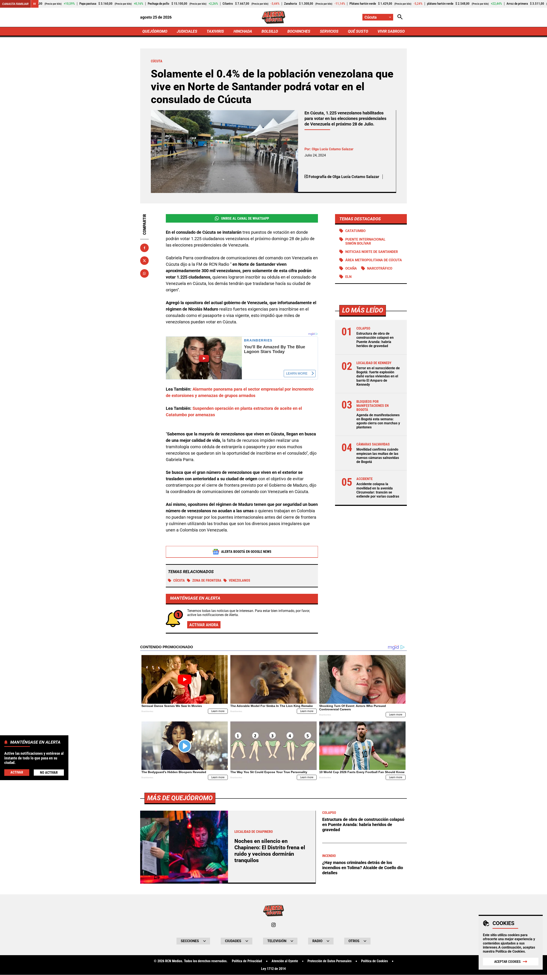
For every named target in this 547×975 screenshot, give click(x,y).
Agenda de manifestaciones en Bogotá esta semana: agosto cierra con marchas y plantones (378, 421)
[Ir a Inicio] (273, 17)
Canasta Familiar (15, 4)
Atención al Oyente (285, 961)
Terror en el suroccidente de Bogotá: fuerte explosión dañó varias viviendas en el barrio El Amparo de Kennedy (378, 376)
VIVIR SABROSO (391, 31)
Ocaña (351, 268)
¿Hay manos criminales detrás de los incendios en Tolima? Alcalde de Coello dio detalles (362, 867)
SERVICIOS (329, 31)
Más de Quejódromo (180, 798)
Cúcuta (179, 580)
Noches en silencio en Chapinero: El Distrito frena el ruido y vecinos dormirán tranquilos (269, 850)
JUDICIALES (187, 31)
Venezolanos (239, 580)
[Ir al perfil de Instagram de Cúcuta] (273, 925)
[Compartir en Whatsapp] (144, 273)
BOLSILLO (270, 31)
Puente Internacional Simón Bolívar (365, 241)
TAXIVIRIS (215, 31)
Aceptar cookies (507, 962)
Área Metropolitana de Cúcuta (373, 260)
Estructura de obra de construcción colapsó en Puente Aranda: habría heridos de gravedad (375, 340)
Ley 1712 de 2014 (273, 969)
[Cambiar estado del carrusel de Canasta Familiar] (34, 4)
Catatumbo (355, 231)
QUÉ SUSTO (358, 31)
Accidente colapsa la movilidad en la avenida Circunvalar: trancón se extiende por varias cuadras (377, 490)
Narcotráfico (379, 268)
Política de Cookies (510, 951)
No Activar (49, 772)
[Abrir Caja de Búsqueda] (400, 17)
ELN (348, 277)
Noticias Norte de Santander (371, 252)
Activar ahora (203, 624)
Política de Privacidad (247, 961)
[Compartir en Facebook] (144, 248)
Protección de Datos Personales (329, 961)
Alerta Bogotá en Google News (246, 552)
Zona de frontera (206, 580)
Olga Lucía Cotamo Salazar (332, 149)
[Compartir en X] (144, 260)
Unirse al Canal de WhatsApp (245, 218)
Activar (16, 772)
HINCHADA (243, 31)
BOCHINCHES (298, 31)
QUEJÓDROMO (154, 31)
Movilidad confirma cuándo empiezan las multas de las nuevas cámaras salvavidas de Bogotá (377, 456)
